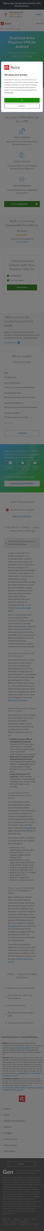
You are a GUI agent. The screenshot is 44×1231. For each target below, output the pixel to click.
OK (22, 100)
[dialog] (22, 87)
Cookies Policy (8, 92)
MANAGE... (22, 106)
